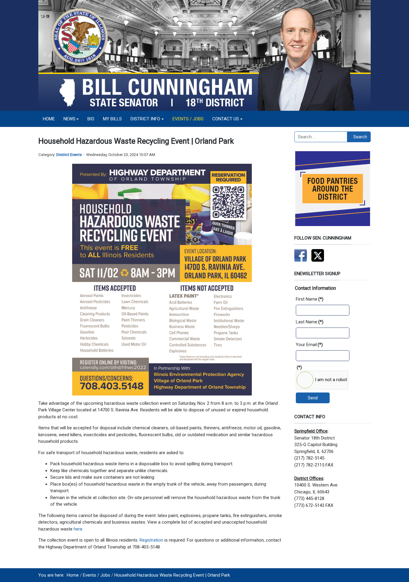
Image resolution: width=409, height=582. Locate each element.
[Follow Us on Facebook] (300, 255)
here (78, 529)
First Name (309, 299)
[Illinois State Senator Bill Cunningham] (204, 55)
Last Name (309, 322)
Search (360, 137)
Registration (151, 540)
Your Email (309, 344)
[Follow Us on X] (317, 255)
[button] (71, 119)
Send (313, 398)
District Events (69, 154)
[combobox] (320, 136)
